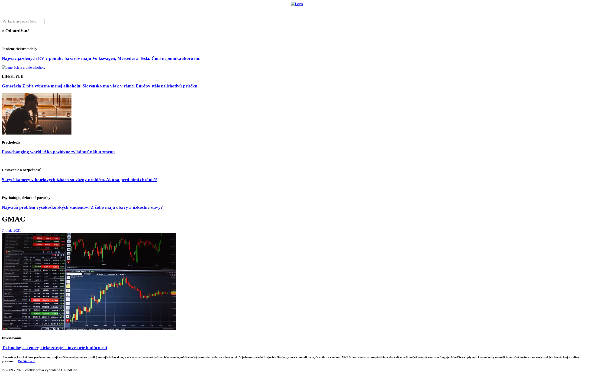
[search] (297, 21)
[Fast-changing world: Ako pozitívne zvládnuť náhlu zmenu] (36, 133)
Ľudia (315, 10)
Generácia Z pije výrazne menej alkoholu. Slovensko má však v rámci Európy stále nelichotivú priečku (99, 86)
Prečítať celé (26, 361)
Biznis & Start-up (268, 10)
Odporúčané (346, 10)
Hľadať (363, 10)
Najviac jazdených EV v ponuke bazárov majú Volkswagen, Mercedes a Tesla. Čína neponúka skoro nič (101, 58)
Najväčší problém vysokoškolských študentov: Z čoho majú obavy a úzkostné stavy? (82, 207)
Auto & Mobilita (296, 10)
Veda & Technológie (239, 10)
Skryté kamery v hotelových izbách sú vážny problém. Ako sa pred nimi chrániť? (79, 179)
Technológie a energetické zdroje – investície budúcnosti (54, 347)
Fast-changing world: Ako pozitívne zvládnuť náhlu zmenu (58, 151)
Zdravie (329, 10)
